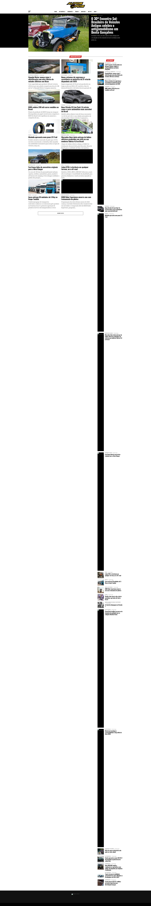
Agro (95, 11)
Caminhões (70, 11)
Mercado (83, 11)
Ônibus (77, 11)
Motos (89, 11)
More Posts (60, 213)
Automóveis (62, 11)
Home (55, 11)
